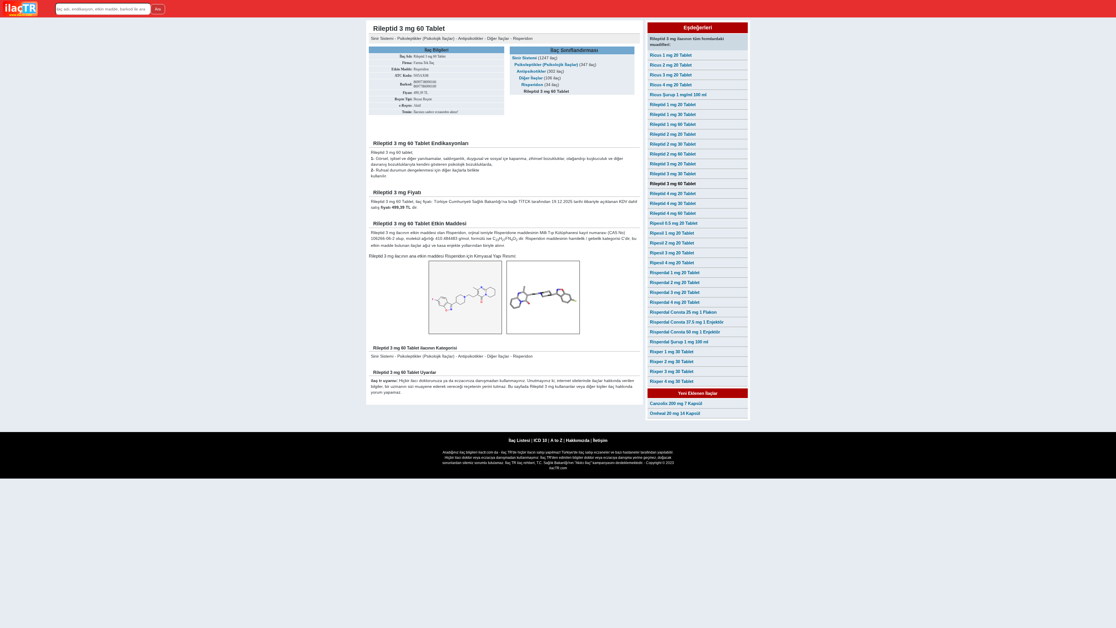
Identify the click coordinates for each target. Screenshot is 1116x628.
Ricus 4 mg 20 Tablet (671, 84)
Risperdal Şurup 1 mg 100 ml (679, 341)
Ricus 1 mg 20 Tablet (671, 55)
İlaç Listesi (519, 440)
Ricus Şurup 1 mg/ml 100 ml (678, 94)
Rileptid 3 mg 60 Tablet (673, 183)
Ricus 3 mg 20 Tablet (671, 74)
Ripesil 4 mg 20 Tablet (672, 262)
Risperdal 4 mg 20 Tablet (675, 302)
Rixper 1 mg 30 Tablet (671, 351)
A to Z (556, 440)
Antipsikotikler (531, 71)
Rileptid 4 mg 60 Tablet (673, 213)
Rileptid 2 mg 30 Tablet (673, 144)
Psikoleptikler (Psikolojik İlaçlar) (546, 65)
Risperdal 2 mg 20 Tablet (675, 282)
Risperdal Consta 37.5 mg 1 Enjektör (687, 322)
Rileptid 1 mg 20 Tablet (673, 104)
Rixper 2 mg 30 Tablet (671, 361)
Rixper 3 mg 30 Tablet (671, 371)
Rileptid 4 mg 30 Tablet (673, 203)
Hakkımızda (577, 440)
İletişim (600, 440)
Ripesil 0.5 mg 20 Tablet (674, 223)
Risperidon (532, 85)
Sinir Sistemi (524, 58)
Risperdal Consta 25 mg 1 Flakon (683, 312)
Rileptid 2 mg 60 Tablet (673, 153)
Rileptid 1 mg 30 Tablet (673, 114)
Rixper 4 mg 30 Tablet (671, 381)
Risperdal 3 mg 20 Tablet (675, 292)
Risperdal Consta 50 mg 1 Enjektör (685, 331)
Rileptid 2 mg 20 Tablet (673, 134)
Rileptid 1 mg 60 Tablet (673, 124)
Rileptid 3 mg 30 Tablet (673, 173)
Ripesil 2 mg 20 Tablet (672, 242)
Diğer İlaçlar (531, 78)
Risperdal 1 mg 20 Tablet (675, 272)
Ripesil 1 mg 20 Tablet (672, 233)
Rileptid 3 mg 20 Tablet (673, 163)
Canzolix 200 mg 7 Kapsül (676, 403)
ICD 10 (540, 440)
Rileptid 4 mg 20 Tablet (673, 193)
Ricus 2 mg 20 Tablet (671, 65)
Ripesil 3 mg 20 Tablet (672, 252)
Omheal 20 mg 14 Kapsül (675, 413)
